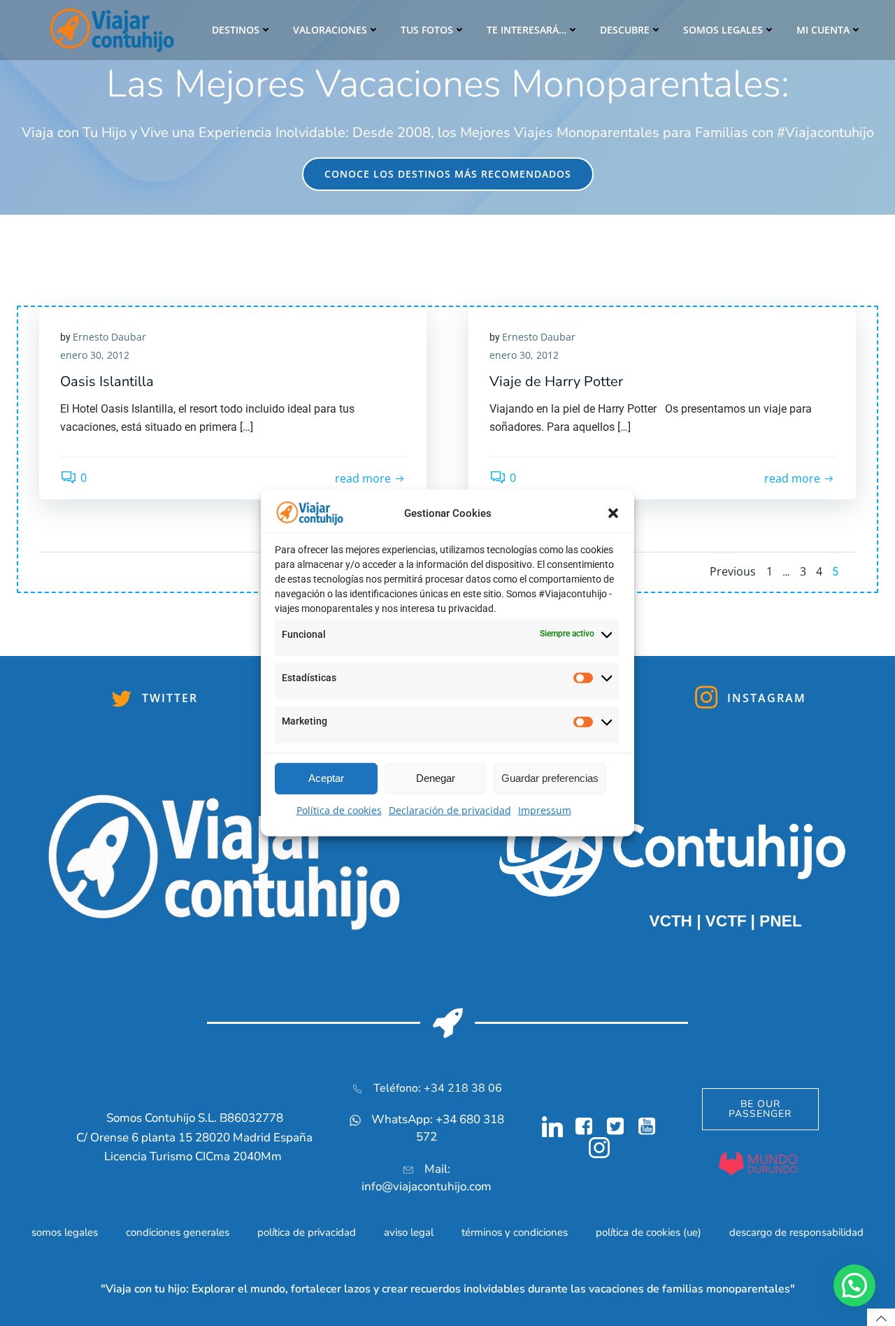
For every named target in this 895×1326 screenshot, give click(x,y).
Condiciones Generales (177, 1232)
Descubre (625, 29)
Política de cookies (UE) (648, 1232)
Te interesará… (526, 29)
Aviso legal (409, 1232)
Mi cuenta (823, 29)
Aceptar (326, 778)
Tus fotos (427, 29)
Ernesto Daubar (109, 336)
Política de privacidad (306, 1232)
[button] (613, 513)
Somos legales (723, 29)
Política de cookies (339, 810)
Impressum (544, 810)
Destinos (235, 29)
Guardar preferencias (550, 778)
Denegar (435, 778)
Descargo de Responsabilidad (796, 1232)
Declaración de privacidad (450, 810)
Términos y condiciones (514, 1232)
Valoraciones (330, 29)
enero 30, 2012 (94, 355)
